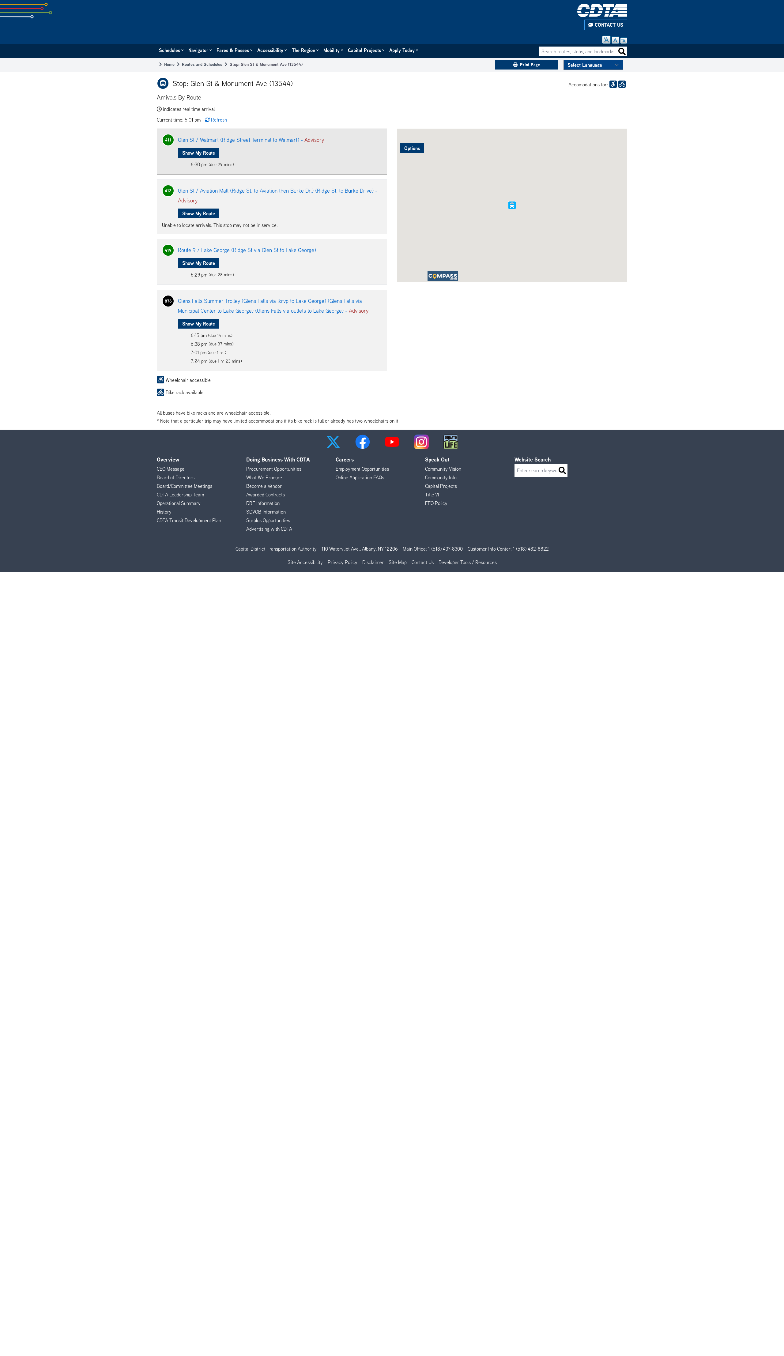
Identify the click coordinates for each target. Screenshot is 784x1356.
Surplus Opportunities (268, 520)
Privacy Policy (342, 562)
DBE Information (263, 503)
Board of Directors (175, 477)
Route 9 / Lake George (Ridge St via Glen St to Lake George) (247, 250)
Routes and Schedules (202, 64)
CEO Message (170, 469)
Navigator (198, 50)
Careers (345, 459)
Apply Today (402, 50)
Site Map (398, 562)
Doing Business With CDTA (278, 459)
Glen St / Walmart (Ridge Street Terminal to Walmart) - (251, 139)
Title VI (432, 495)
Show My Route (198, 152)
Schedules (170, 50)
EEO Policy (436, 503)
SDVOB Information (266, 512)
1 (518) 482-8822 (531, 549)
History (164, 512)
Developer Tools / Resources (468, 562)
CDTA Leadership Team (180, 495)
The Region (304, 50)
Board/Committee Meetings (184, 486)
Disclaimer (373, 562)
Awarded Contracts (265, 495)
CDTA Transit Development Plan (189, 520)
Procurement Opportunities (273, 469)
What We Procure (264, 477)
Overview (168, 459)
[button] (333, 442)
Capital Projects (365, 50)
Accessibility (270, 50)
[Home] (602, 10)
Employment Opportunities (362, 469)
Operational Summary (179, 503)
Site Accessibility (305, 562)
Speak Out (437, 459)
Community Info (441, 477)
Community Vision (443, 469)
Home (169, 64)
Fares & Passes (233, 50)
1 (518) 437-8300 (445, 549)
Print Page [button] (530, 64)
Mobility (331, 50)
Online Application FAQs (360, 477)
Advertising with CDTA (269, 529)
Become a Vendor (264, 486)
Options (412, 148)
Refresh (219, 120)
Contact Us (608, 24)
